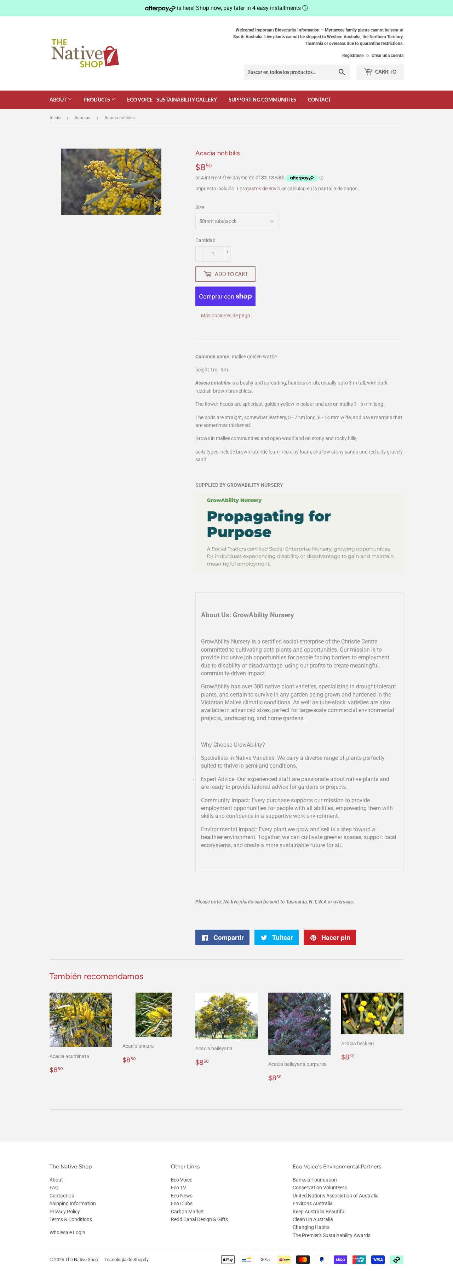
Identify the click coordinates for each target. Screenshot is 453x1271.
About (59, 100)
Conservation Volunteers (320, 1187)
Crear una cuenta (387, 55)
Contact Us (62, 1195)
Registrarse (352, 55)
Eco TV (178, 1187)
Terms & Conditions (71, 1219)
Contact (319, 100)
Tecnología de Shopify (126, 1259)
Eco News (182, 1195)
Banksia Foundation (315, 1180)
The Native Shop (81, 1259)
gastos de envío (263, 188)
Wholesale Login (67, 1232)
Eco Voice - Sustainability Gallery (172, 100)
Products (97, 100)
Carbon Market (187, 1211)
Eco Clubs (182, 1203)
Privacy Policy (65, 1211)
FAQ (54, 1187)
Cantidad (205, 240)
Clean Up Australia (313, 1219)
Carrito (385, 72)
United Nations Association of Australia (336, 1195)
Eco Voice (181, 1180)
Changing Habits (311, 1227)
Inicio (55, 117)
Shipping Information (73, 1203)
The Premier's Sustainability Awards (332, 1235)
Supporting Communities (262, 100)
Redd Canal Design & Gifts (199, 1219)
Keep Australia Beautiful (319, 1211)
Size (199, 207)
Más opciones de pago (225, 315)
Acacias (82, 117)
